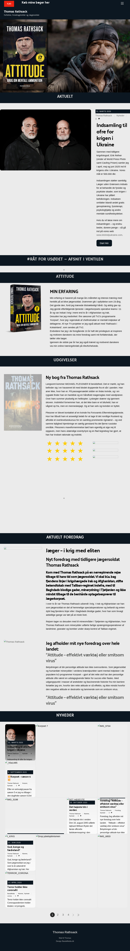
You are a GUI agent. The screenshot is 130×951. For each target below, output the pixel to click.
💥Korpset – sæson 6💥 (19, 778)
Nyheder (120, 116)
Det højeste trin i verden (78, 808)
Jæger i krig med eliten (65, 521)
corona (9, 896)
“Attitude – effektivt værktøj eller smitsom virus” (85, 657)
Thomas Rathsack (103, 116)
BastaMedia (11, 893)
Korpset (24, 783)
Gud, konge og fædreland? (15, 848)
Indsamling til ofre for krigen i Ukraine (19, 748)
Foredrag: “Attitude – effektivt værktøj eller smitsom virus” (112, 803)
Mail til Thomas (65, 938)
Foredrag (118, 810)
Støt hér (104, 243)
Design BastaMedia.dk (65, 941)
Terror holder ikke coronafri (17, 888)
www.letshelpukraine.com (109, 235)
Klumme (86, 813)
